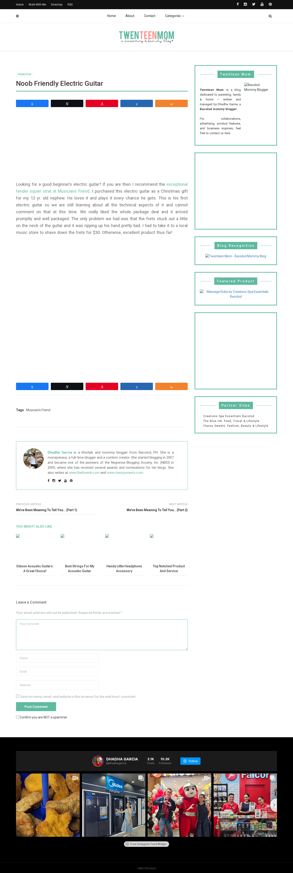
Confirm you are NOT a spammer (43, 717)
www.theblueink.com (84, 473)
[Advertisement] (102, 144)
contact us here (220, 133)
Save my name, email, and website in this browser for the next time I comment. (78, 696)
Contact (149, 16)
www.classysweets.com (125, 473)
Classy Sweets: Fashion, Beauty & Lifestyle (235, 425)
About (129, 16)
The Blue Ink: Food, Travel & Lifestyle (231, 421)
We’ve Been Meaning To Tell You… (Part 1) (46, 510)
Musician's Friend (38, 410)
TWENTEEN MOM (147, 868)
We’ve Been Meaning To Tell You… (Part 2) (157, 510)
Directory (56, 4)
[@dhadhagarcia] (98, 761)
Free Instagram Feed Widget (148, 844)
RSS (70, 4)
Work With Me (37, 4)
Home (111, 16)
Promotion (24, 74)
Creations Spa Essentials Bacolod (228, 416)
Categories (173, 16)
